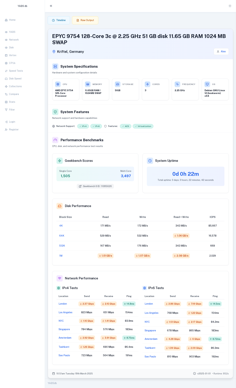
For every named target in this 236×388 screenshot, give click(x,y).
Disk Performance (78, 206)
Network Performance (81, 278)
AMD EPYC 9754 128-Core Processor (64, 93)
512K (62, 245)
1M (60, 255)
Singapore (64, 329)
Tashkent (64, 347)
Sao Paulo (64, 355)
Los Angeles (65, 312)
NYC (61, 320)
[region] (22, 73)
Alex (223, 51)
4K (61, 225)
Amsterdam (65, 337)
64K (61, 235)
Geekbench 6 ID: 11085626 (97, 186)
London (63, 303)
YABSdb (52, 383)
